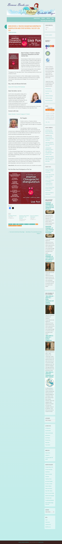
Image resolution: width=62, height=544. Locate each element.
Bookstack (47, 476)
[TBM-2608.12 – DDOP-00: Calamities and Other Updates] (49, 386)
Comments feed (48, 524)
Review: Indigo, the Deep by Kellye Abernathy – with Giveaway (49, 176)
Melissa (15, 32)
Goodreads (23, 86)
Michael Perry (47, 440)
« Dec (46, 122)
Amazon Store (47, 452)
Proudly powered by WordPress (23, 542)
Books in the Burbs (48, 474)
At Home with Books (48, 469)
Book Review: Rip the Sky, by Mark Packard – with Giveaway (24, 217)
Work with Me (37, 18)
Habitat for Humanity (49, 95)
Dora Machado (48, 430)
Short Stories (26, 224)
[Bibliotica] (31, 16)
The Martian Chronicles (12, 215)
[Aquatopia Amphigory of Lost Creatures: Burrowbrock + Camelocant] (49, 270)
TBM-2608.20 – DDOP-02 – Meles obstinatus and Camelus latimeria (49, 300)
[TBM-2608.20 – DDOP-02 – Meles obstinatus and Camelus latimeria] (49, 313)
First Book (47, 93)
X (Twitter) (28, 114)
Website (9, 114)
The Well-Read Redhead (49, 500)
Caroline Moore (40, 542)
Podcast (43, 18)
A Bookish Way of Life (49, 467)
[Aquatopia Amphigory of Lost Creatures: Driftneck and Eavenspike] (49, 237)
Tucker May (47, 142)
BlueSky (13, 114)
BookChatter (47, 471)
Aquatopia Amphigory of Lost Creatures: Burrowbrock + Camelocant (49, 258)
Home (53, 18)
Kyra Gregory (47, 437)
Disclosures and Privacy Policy (47, 20)
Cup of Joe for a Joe (48, 91)
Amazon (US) (11, 86)
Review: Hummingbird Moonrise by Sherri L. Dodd (49, 153)
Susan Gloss (47, 442)
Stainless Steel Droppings (49, 495)
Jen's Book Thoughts (48, 481)
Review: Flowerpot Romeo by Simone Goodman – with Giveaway (49, 189)
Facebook (18, 114)
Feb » (49, 122)
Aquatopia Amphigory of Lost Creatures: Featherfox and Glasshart (49, 206)
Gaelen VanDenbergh (49, 433)
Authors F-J (10, 224)
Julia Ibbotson (47, 435)
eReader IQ (47, 455)
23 (52, 117)
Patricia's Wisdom (48, 486)
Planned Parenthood (48, 100)
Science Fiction (21, 224)
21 (49, 117)
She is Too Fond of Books (49, 493)
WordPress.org (47, 526)
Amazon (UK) (17, 86)
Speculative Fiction (32, 224)
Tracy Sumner (47, 444)
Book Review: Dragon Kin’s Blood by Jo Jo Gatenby (49, 132)
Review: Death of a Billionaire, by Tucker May (49, 144)
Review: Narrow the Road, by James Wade (49, 160)
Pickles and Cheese (48, 488)
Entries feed (47, 522)
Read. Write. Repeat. (48, 490)
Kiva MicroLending (48, 98)
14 (49, 115)
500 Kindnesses (48, 88)
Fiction (17, 224)
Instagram (23, 114)
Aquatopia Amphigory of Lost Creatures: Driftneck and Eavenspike (49, 229)
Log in (46, 519)
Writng (48, 18)
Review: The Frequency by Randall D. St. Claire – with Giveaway (49, 171)
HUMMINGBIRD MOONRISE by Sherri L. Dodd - (49, 150)
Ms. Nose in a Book (48, 483)
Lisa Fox (37, 224)
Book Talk (14, 224)
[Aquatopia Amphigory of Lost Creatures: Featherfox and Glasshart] (49, 213)
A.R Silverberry (48, 428)
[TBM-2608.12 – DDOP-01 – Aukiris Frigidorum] (49, 350)
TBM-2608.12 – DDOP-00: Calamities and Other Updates (49, 374)
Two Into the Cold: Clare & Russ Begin (16, 231)
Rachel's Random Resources (13, 225)
